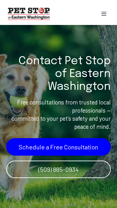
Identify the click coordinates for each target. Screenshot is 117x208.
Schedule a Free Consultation (58, 147)
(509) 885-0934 (58, 169)
